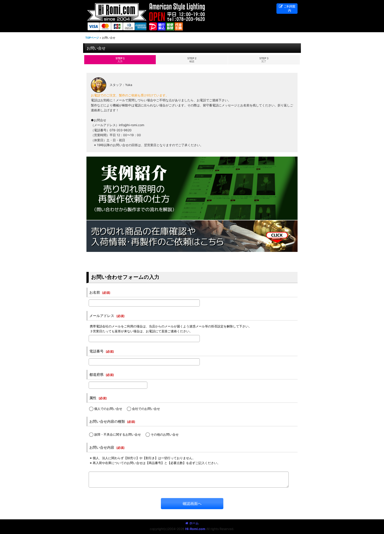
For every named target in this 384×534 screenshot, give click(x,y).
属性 (92, 398)
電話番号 (96, 351)
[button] (287, 8)
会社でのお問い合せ (146, 408)
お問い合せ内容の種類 (107, 421)
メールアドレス (101, 315)
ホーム (194, 523)
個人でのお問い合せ (108, 408)
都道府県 (96, 374)
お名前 (94, 292)
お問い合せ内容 (101, 447)
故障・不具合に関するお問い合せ (117, 434)
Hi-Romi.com (195, 529)
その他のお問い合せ (165, 434)
